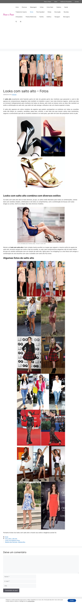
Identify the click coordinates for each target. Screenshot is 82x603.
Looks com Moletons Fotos (12, 540)
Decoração (57, 12)
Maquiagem (33, 7)
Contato (77, 1)
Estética (49, 17)
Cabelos (58, 7)
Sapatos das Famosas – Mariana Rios (15, 542)
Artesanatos (19, 17)
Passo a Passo (47, 1)
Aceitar (72, 600)
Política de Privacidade (66, 1)
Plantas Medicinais (31, 17)
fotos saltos (8, 538)
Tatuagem (57, 17)
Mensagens (66, 17)
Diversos (24, 7)
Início (17, 7)
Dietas (49, 12)
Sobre (55, 1)
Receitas (66, 12)
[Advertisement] (41, 37)
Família (41, 17)
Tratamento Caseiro (21, 12)
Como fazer (50, 7)
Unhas (41, 7)
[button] (16, 21)
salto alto (14, 538)
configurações (30, 601)
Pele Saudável (40, 12)
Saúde (66, 7)
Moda (31, 12)
